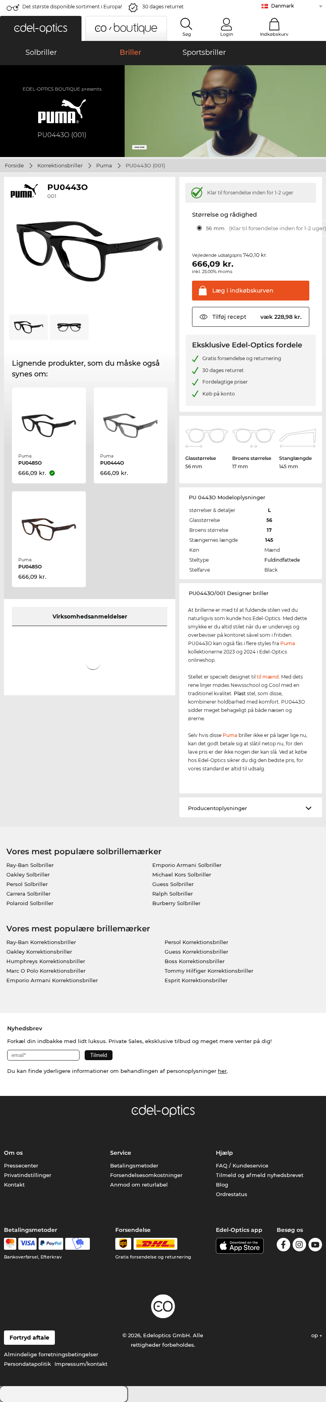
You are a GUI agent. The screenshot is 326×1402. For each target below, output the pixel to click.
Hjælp (224, 1152)
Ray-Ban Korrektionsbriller (41, 942)
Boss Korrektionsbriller (195, 961)
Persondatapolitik (27, 1364)
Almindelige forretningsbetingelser (51, 1354)
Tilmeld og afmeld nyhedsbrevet (259, 1175)
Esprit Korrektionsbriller (196, 980)
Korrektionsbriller (60, 165)
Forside (14, 165)
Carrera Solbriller (28, 893)
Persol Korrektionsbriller (196, 942)
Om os (13, 1152)
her (222, 1071)
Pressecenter (21, 1165)
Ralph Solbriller (172, 893)
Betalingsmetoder (134, 1165)
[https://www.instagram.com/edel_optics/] (299, 1246)
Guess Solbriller (173, 884)
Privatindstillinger (27, 1175)
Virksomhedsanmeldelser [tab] (89, 616)
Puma (104, 165)
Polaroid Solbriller (29, 903)
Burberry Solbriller (176, 903)
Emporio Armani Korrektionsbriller (52, 980)
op (315, 1335)
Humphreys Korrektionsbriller (45, 961)
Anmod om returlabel (139, 1184)
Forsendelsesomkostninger (146, 1175)
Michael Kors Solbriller (181, 874)
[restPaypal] (51, 1244)
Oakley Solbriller (28, 874)
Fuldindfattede (282, 560)
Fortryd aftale (29, 1337)
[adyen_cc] (10, 1244)
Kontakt (14, 1184)
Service (120, 1152)
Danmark (282, 6)
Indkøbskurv (274, 34)
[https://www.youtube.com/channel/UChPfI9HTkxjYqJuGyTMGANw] (315, 1246)
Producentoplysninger (217, 808)
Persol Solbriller (27, 884)
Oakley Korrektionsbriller (39, 951)
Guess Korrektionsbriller (196, 951)
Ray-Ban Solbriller (30, 865)
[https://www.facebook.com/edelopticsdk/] (283, 1246)
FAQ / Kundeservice (242, 1165)
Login (226, 34)
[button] (41, 28)
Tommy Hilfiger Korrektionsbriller (209, 971)
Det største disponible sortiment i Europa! (72, 7)
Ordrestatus (231, 1194)
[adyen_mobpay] (77, 1244)
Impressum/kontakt (80, 1364)
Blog (222, 1184)
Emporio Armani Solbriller (186, 865)
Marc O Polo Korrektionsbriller (45, 971)
